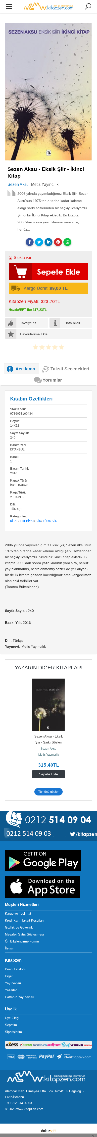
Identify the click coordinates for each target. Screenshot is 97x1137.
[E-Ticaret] (48, 1130)
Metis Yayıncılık (48, 754)
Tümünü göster (48, 791)
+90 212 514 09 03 (18, 1103)
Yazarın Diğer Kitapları (49, 667)
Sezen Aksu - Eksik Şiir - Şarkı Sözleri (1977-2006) (49, 742)
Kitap (14, 521)
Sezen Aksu (48, 748)
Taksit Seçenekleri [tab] (69, 368)
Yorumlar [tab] (52, 380)
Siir (38, 521)
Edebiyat (27, 521)
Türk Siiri (50, 521)
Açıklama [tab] (25, 368)
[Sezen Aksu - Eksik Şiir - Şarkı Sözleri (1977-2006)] (48, 705)
